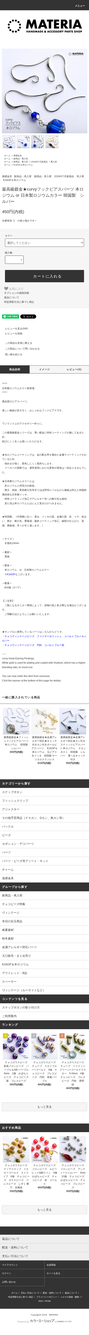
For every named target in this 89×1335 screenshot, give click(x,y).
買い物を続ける (13, 354)
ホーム (7, 155)
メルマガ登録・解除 (69, 1297)
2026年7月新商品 (39, 162)
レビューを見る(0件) (16, 328)
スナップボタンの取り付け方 (21, 1007)
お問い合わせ (9, 1282)
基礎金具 (17, 155)
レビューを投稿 (13, 333)
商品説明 (14, 369)
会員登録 (51, 1265)
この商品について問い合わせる (22, 348)
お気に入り (16, 288)
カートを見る (53, 1273)
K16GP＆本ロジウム (23, 165)
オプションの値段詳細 (16, 292)
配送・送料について (52, 1293)
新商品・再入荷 (20, 159)
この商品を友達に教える (18, 343)
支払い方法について (30, 1293)
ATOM (48, 1301)
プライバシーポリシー (46, 1297)
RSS (40, 1301)
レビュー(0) (74, 369)
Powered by (23, 1321)
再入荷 (54, 162)
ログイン (6, 1273)
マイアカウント (10, 1265)
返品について (11, 297)
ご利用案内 (9, 1016)
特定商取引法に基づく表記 (19, 302)
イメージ (44, 369)
